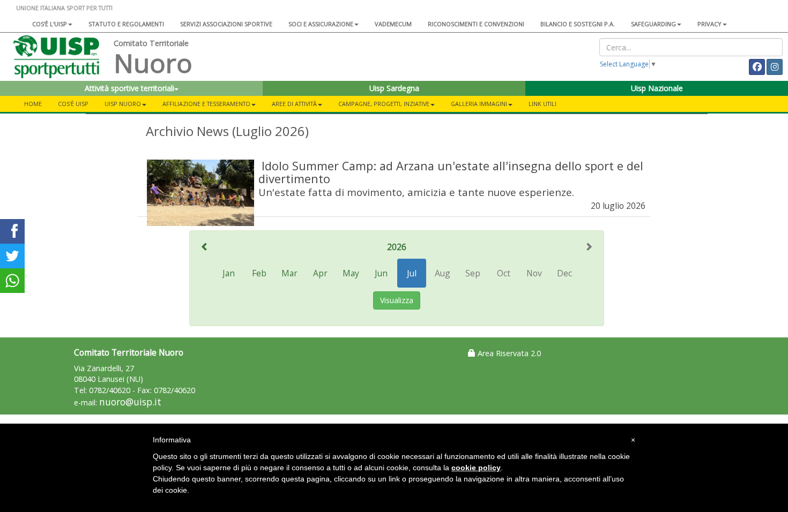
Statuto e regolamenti (126, 24)
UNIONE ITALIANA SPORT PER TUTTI (64, 8)
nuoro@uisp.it (130, 402)
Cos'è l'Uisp (49, 24)
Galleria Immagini (479, 104)
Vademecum (393, 24)
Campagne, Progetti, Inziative (383, 104)
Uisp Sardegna (394, 88)
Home (33, 104)
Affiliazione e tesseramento (206, 104)
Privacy (709, 24)
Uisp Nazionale (657, 88)
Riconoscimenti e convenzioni (476, 24)
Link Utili (542, 104)
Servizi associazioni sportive (226, 24)
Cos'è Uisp (73, 104)
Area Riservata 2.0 (508, 353)
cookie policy (476, 467)
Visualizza (396, 300)
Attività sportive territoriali (129, 88)
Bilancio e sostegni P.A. (577, 24)
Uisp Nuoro (123, 104)
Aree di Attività (294, 104)
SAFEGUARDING (653, 24)
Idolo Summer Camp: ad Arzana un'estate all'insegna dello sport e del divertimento (450, 172)
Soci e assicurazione (320, 24)
